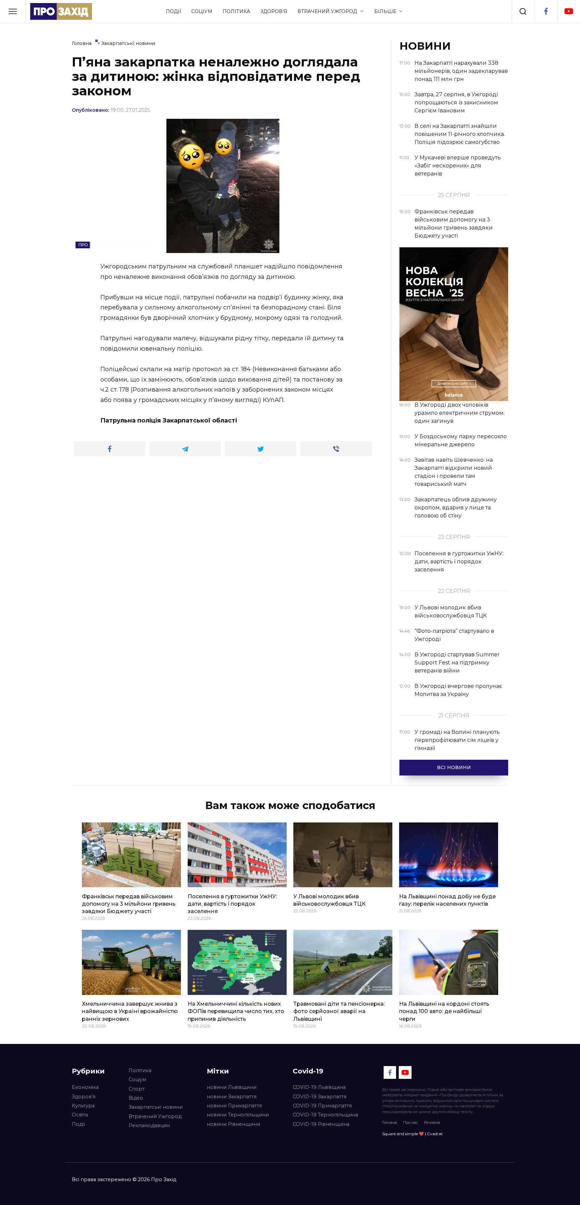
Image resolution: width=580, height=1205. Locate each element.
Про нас (410, 1122)
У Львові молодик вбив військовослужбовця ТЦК (329, 900)
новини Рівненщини (233, 1124)
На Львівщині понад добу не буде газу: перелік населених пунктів (447, 900)
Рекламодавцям (149, 1125)
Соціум (201, 11)
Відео (136, 1098)
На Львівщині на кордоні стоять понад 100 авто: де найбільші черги (444, 1011)
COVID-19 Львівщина (319, 1087)
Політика (236, 11)
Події (173, 11)
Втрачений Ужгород (327, 11)
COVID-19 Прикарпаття (322, 1106)
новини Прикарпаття (234, 1106)
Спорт (137, 1089)
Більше (385, 11)
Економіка (85, 1087)
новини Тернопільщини (238, 1115)
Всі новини (454, 767)
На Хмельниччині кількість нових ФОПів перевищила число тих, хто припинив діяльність (236, 1011)
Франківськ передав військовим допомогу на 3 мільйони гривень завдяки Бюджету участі (129, 903)
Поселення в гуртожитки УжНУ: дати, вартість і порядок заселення (232, 903)
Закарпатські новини (156, 1107)
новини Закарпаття (231, 1097)
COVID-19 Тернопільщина (325, 1115)
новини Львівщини (231, 1087)
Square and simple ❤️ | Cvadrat (412, 1133)
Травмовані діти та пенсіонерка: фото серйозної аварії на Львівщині (339, 1011)
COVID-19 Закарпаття (319, 1097)
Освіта (80, 1115)
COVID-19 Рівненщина (321, 1124)
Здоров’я (273, 11)
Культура (83, 1106)
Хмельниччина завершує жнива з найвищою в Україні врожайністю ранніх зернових (130, 1011)
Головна (389, 1122)
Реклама (432, 1122)
